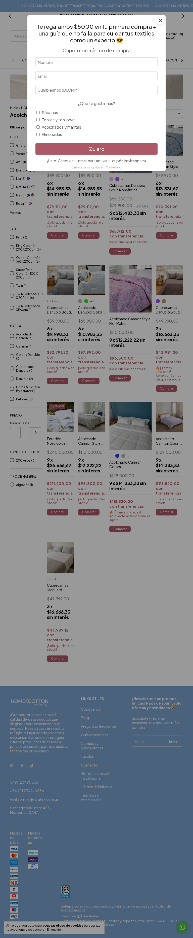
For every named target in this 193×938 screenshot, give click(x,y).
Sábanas (50, 112)
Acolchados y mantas (61, 127)
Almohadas (52, 134)
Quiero (96, 149)
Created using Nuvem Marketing (96, 167)
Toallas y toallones (59, 119)
